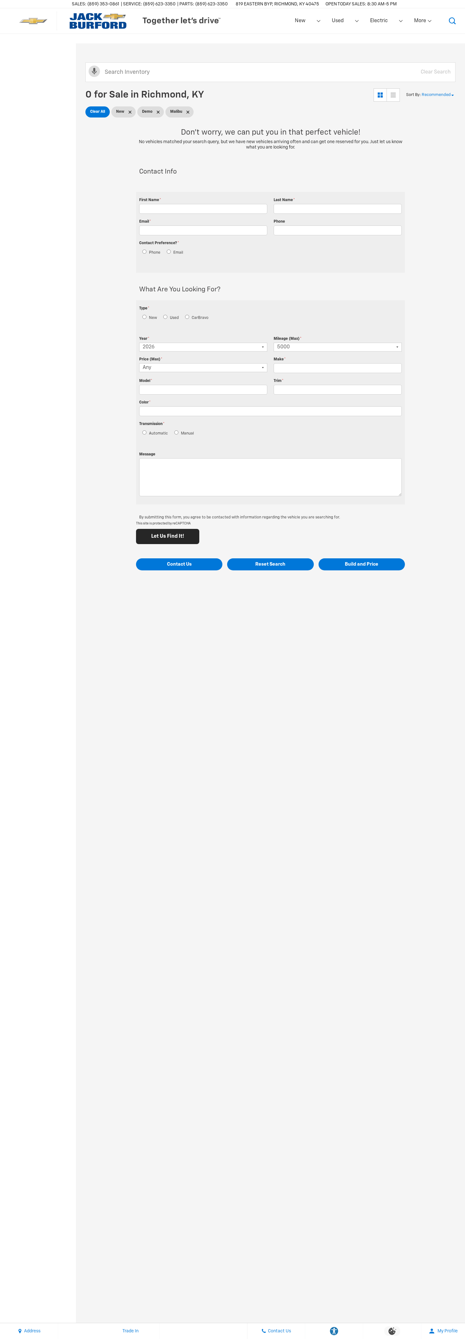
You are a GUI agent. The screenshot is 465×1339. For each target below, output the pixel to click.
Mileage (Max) (287, 339)
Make (280, 359)
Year (144, 339)
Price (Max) (150, 359)
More (420, 22)
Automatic (158, 433)
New (300, 20)
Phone (279, 222)
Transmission (151, 424)
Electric (379, 20)
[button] (452, 21)
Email (145, 222)
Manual (187, 433)
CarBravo (200, 318)
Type (144, 308)
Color (145, 402)
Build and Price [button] (361, 564)
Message (147, 454)
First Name (150, 200)
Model (145, 381)
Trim (278, 381)
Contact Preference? (159, 243)
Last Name (284, 200)
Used (338, 20)
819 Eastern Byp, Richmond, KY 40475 (277, 4)
